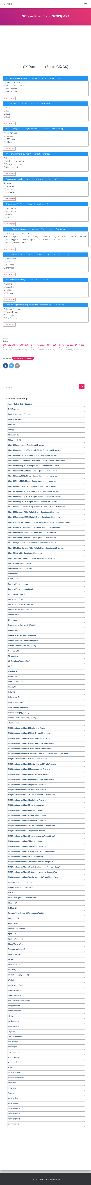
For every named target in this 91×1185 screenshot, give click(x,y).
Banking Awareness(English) (19, 414)
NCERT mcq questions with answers (22, 898)
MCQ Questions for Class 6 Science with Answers (27, 790)
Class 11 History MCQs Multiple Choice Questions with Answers (32, 476)
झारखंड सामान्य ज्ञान (14, 1021)
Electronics (12, 620)
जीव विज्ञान (11, 1016)
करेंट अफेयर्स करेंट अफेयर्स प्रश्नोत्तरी (19, 1001)
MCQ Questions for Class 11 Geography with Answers (28, 774)
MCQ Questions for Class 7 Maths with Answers (26, 810)
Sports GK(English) (15, 939)
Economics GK (14, 615)
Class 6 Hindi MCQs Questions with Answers (25, 553)
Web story (12, 970)
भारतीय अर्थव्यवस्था (14, 1052)
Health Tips (12, 677)
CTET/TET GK (13, 579)
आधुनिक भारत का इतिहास (15, 985)
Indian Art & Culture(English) (19, 702)
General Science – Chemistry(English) (23, 640)
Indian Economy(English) (18, 707)
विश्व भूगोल (11, 1093)
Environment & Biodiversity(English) (22, 625)
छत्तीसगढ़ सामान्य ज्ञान (14, 1011)
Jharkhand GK (13, 723)
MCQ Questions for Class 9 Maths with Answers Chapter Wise (31, 862)
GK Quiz (11, 666)
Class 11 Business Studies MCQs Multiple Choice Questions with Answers (36, 461)
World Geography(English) (18, 975)
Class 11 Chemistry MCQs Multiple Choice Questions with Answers (33, 466)
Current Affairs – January (18, 584)
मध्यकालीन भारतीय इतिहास (16, 1078)
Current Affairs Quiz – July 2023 (20, 604)
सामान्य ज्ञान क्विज (13, 1098)
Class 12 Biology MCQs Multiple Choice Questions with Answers (32, 502)
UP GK (10, 959)
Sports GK (12, 934)
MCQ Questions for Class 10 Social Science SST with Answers (32, 764)
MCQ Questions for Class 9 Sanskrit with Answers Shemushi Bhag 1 (34, 867)
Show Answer (9, 98)
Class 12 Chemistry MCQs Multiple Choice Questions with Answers (33, 512)
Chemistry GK (13, 435)
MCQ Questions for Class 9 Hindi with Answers (26, 856)
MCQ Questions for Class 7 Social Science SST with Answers (31, 826)
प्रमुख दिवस (11, 1031)
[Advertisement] (45, 42)
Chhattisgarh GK (14, 440)
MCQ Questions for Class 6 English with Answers (27, 785)
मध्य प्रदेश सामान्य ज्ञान (14, 1073)
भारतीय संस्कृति (12, 1062)
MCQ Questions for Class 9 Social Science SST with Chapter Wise (33, 877)
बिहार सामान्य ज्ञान (13, 1042)
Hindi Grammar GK (15, 682)
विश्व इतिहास (12, 1088)
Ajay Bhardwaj (55, 1179)
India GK (11, 692)
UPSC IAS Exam (14, 965)
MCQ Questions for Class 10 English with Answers (27, 728)
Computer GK (13, 574)
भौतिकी (10, 1067)
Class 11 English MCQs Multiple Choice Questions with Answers (32, 471)
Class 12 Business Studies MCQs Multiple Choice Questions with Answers (36, 507)
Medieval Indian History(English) (21, 882)
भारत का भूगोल (12, 1047)
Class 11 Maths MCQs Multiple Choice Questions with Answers (32, 481)
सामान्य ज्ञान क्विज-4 (14, 1114)
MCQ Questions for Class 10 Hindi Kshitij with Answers (29, 738)
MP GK (10, 893)
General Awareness (15, 630)
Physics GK (12, 903)
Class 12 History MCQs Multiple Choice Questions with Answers (32, 533)
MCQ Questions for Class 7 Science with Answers (27, 821)
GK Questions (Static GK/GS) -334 (43, 345)
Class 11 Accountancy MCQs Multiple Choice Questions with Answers (34, 450)
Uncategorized (14, 954)
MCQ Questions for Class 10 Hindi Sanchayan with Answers (31, 743)
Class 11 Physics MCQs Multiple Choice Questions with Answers (32, 486)
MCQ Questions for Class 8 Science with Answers (27, 846)
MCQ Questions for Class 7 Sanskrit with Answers (27, 815)
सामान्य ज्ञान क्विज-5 (14, 1119)
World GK (12, 980)
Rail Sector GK (13, 918)
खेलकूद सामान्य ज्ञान (14, 1006)
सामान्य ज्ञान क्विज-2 (14, 1103)
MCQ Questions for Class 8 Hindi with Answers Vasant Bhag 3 (31, 836)
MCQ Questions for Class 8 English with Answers (27, 831)
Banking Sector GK (15, 419)
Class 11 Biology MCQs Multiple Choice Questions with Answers (32, 455)
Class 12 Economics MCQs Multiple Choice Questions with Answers (34, 517)
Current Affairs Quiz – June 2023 (20, 610)
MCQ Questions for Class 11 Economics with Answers (29, 769)
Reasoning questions (16, 929)
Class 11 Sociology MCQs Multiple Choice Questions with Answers (33, 491)
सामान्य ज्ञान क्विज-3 (14, 1108)
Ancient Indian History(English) (20, 404)
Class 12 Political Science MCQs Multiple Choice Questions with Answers (36, 548)
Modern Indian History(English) (20, 887)
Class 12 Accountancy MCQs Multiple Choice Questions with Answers (34, 497)
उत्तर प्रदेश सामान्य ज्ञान (15, 990)
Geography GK (13, 651)
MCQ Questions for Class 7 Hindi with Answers (26, 805)
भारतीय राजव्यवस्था (14, 1057)
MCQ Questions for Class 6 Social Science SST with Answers (31, 795)
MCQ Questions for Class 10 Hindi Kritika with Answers (29, 733)
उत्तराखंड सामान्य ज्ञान (14, 995)
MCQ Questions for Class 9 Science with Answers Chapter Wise (32, 872)
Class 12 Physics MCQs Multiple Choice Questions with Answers (32, 543)
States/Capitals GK (15, 944)
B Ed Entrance (13, 409)
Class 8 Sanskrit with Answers (19, 563)
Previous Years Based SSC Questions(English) (26, 913)
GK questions (13, 656)
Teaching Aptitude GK (16, 949)
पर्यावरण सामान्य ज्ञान (14, 1026)
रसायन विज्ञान (12, 1083)
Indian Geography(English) (18, 713)
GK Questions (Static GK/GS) (23, 358)
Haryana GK (12, 671)
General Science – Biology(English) (22, 635)
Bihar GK (11, 424)
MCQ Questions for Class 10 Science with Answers (27, 759)
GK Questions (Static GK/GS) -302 (71, 345)
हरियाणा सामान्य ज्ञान (14, 1124)
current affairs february (17, 594)
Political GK (12, 908)
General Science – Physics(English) (22, 646)
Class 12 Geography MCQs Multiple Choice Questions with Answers (34, 527)
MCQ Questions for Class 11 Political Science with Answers (31, 779)
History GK (12, 687)
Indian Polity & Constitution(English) (22, 718)
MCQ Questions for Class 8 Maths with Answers (26, 841)
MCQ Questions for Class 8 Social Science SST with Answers (31, 851)
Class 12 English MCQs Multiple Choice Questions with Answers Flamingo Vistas (39, 522)
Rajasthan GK (13, 923)
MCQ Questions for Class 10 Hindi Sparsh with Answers (29, 749)
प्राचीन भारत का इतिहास (15, 1037)
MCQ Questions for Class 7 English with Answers (27, 800)
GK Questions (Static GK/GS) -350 (15, 345)
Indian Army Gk (14, 697)
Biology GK (12, 430)
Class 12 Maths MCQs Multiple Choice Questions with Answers (32, 538)
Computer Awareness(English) (20, 568)
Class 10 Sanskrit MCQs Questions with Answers (26, 445)
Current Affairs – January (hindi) (20, 589)
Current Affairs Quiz (16, 599)
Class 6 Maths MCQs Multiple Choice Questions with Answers (31, 558)
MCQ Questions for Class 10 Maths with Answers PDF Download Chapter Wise (38, 754)
